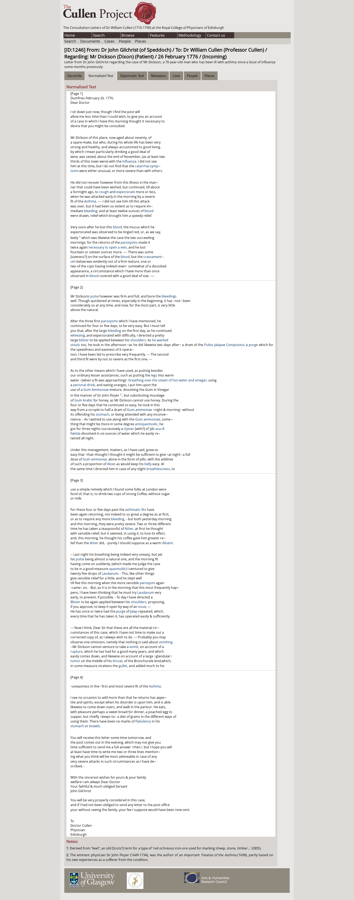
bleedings (169, 296)
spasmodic (117, 568)
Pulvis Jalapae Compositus (224, 345)
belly (148, 464)
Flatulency (143, 721)
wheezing (77, 335)
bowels (94, 726)
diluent (167, 543)
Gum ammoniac (95, 459)
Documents (90, 41)
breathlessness (158, 469)
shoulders (138, 340)
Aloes (111, 464)
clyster (129, 428)
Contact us (216, 35)
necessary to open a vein (107, 247)
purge (253, 345)
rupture (76, 651)
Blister (75, 602)
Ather (129, 528)
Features (157, 35)
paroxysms (129, 242)
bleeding (90, 211)
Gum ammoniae (139, 409)
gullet (123, 666)
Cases (109, 41)
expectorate (125, 192)
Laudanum (110, 573)
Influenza (129, 161)
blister (84, 340)
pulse (94, 296)
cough (104, 192)
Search (99, 35)
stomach (102, 414)
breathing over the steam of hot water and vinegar (167, 380)
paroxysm (147, 583)
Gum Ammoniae (96, 389)
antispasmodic (146, 424)
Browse (127, 35)
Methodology (189, 35)
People (125, 41)
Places (140, 41)
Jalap (133, 611)
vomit (133, 646)
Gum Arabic (83, 400)
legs (154, 375)
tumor (75, 661)
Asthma (90, 201)
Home (70, 35)
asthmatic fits (135, 509)
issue (142, 606)
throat (118, 661)
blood (148, 211)
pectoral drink (84, 385)
